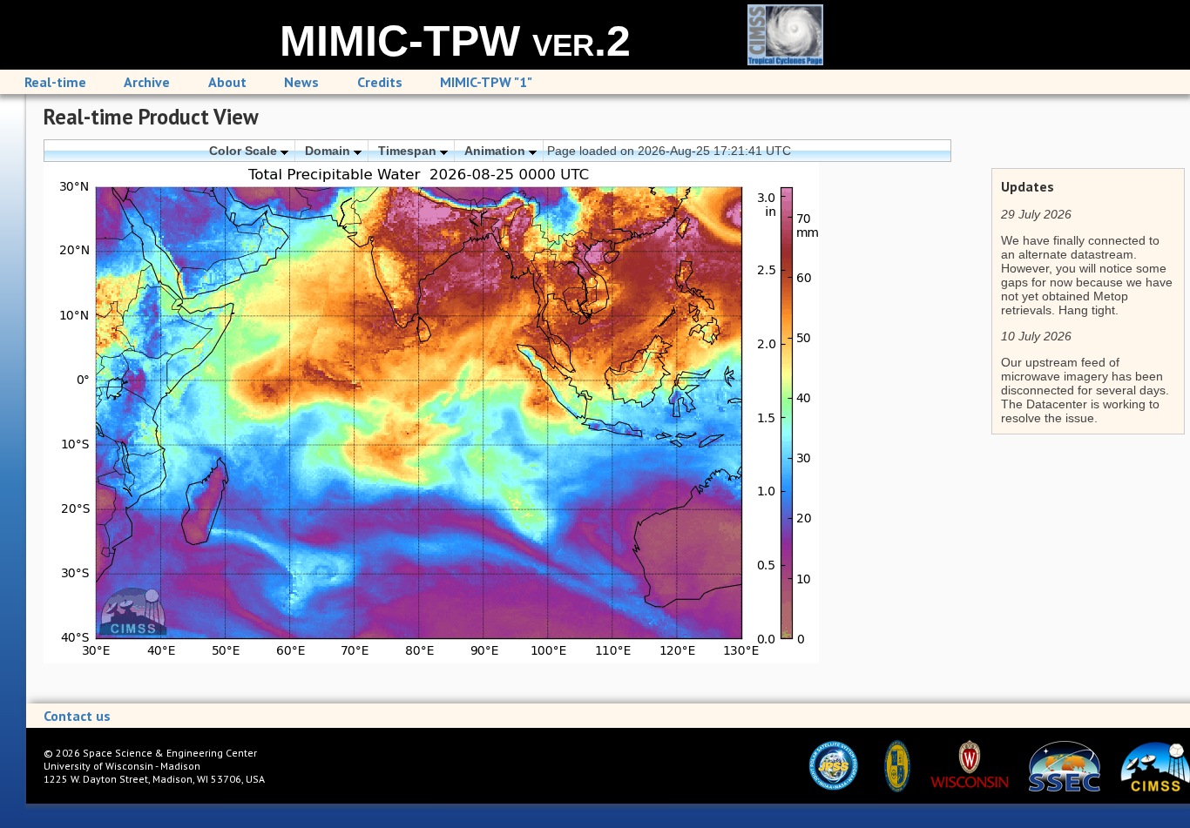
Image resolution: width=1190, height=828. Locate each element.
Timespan (409, 151)
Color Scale (245, 151)
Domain (329, 151)
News (301, 82)
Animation (496, 151)
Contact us (77, 715)
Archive (147, 82)
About (227, 82)
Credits (379, 82)
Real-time (55, 82)
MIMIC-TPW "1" (486, 82)
